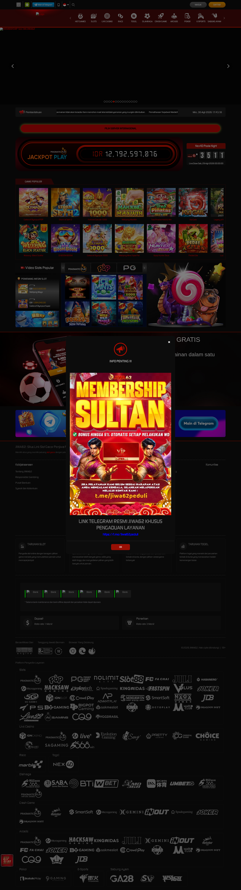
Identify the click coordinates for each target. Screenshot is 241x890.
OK (120, 547)
